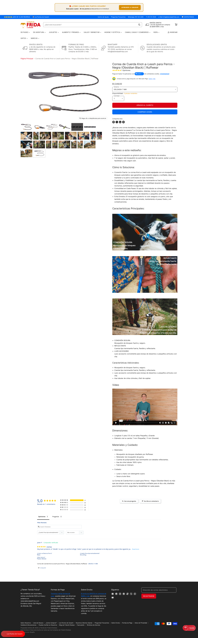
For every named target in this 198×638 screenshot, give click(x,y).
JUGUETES (53, 32)
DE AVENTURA (38, 32)
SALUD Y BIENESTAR (92, 32)
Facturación (80, 625)
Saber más (152, 79)
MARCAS (34, 38)
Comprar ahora (145, 112)
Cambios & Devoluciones (28, 625)
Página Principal (27, 58)
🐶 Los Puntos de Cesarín (40, 17)
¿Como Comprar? (51, 623)
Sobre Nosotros (26, 623)
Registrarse (148, 596)
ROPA (156, 32)
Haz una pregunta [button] (130, 501)
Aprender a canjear (129, 7)
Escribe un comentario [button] (151, 501)
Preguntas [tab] (55, 517)
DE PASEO (25, 32)
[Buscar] (139, 24)
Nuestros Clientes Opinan (84, 623)
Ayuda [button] (191, 628)
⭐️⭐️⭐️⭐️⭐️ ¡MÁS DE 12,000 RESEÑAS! (17, 17)
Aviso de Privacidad (141, 623)
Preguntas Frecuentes (118, 17)
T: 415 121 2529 (151, 17)
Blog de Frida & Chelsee (67, 625)
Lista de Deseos (38, 623)
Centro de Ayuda (103, 17)
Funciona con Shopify (28, 632)
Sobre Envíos (115, 623)
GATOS (23, 38)
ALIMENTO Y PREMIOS (70, 32)
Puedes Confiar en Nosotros (48, 625)
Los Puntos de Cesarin (66, 623)
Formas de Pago (127, 623)
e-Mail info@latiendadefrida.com (168, 17)
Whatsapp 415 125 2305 (135, 17)
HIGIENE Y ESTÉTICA (112, 32)
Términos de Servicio (93, 625)
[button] (189, 628)
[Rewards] (13, 634)
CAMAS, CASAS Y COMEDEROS (137, 32)
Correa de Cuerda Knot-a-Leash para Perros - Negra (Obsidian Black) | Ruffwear (62, 564)
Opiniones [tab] (41, 517)
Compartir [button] (43, 568)
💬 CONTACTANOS (188, 17)
